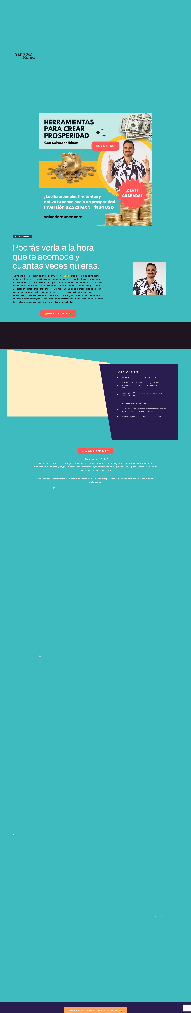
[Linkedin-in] (175, 917)
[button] (58, 313)
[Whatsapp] (177, 917)
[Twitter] (172, 917)
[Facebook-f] (169, 917)
